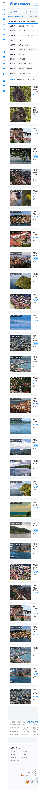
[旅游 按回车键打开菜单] (4, 24)
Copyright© (29, 772)
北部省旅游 (24, 16)
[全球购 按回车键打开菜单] (4, 63)
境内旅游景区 (30, 722)
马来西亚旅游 (25, 727)
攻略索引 (24, 752)
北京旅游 (24, 734)
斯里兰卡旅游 (16, 16)
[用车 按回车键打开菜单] (4, 39)
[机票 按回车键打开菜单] (4, 14)
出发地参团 (22, 21)
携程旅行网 (20, 3)
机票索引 (13, 755)
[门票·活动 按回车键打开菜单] (4, 29)
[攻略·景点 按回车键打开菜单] (4, 51)
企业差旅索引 (15, 760)
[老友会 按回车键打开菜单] (4, 86)
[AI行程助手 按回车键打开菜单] (4, 46)
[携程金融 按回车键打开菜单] (4, 74)
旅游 (9, 16)
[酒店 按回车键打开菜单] (4, 9)
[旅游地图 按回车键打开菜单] (4, 56)
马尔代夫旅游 (25, 731)
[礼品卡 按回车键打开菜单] (4, 69)
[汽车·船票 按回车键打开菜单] (4, 34)
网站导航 (24, 755)
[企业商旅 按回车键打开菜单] (4, 81)
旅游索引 (13, 758)
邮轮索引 (24, 758)
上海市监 (31, 782)
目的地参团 (31, 21)
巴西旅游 (24, 729)
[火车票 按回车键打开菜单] (4, 19)
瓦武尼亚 (25, 724)
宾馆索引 (13, 752)
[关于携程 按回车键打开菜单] (4, 91)
